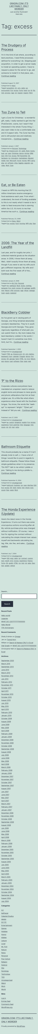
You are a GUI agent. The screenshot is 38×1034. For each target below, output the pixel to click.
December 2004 (7, 886)
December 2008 (7, 740)
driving (26, 153)
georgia (12, 359)
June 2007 (5, 795)
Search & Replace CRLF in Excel (21, 643)
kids (21, 425)
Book (28, 151)
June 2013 (5, 670)
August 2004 (6, 898)
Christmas (15, 153)
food (17, 223)
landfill (33, 288)
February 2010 (6, 712)
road (11, 361)
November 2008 (7, 743)
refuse (26, 290)
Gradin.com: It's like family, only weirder (19, 6)
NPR (27, 223)
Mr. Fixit (14, 283)
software (10, 163)
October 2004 (6, 892)
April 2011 (4, 691)
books (32, 151)
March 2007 (5, 804)
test (13, 427)
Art (16, 88)
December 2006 (7, 813)
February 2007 (6, 807)
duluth (7, 561)
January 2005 (6, 883)
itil (31, 90)
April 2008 (5, 764)
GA (29, 156)
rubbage (32, 290)
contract (24, 558)
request (20, 93)
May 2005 (5, 871)
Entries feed (5, 1001)
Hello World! (5, 625)
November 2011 (7, 685)
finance (30, 561)
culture (11, 422)
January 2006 (6, 846)
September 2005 (7, 859)
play (2, 163)
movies (24, 160)
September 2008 (7, 749)
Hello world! (5, 615)
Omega (17, 636)
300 (8, 558)
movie (19, 160)
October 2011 (6, 688)
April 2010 (5, 709)
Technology (22, 148)
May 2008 (5, 761)
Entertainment (6, 925)
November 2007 (7, 779)
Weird (18, 221)
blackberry (4, 356)
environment (5, 90)
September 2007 (7, 785)
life (34, 90)
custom (30, 558)
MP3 (28, 160)
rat (16, 93)
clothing (28, 286)
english (24, 422)
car (27, 88)
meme (19, 488)
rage (12, 93)
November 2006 (7, 816)
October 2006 (6, 819)
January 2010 (6, 715)
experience (5, 425)
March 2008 (5, 767)
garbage (27, 288)
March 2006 (5, 840)
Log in (3, 998)
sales (29, 563)
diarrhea (30, 485)
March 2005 (5, 877)
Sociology (5, 971)
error (11, 561)
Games (3, 928)
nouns (3, 427)
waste (7, 293)
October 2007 (6, 782)
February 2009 (6, 734)
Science (4, 965)
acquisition (10, 88)
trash (3, 293)
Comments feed (7, 1004)
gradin (11, 563)
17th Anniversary (7, 628)
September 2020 (7, 661)
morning (22, 223)
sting (15, 163)
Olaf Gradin (5, 646)
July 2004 (5, 901)
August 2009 (6, 721)
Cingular (22, 356)
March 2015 (5, 664)
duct (2, 156)
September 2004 (7, 895)
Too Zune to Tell (13, 112)
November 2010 (7, 694)
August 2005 (6, 862)
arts (19, 88)
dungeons (18, 422)
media (3, 160)
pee (2, 361)
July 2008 (5, 755)
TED (3, 977)
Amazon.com (13, 151)
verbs (17, 427)
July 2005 (5, 865)
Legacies (4, 618)
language (27, 425)
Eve (11, 90)
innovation (14, 158)
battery (31, 354)
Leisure (4, 941)
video (3, 165)
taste (25, 361)
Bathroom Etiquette (15, 447)
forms (21, 90)
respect (25, 93)
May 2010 (5, 706)
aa (7, 151)
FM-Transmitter (22, 156)
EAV (6, 156)
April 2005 (5, 874)
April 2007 (5, 801)
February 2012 (6, 682)
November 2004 (7, 889)
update (7, 566)
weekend (13, 293)
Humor (3, 934)
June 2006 (5, 831)
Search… (4, 591)
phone (7, 361)
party (33, 160)
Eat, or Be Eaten (13, 185)
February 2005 (6, 880)
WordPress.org (6, 1007)
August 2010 (6, 700)
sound (3, 490)
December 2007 (7, 776)
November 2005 (7, 852)
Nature (7, 290)
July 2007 (5, 792)
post (31, 488)
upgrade (27, 163)
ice (29, 90)
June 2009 (5, 725)
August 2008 (6, 752)
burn (10, 356)
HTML (22, 359)
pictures (17, 290)
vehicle (12, 566)
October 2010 (6, 697)
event (13, 288)
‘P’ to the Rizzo (12, 381)
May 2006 (5, 834)
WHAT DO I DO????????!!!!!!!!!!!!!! (13, 622)
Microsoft (13, 160)
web (29, 361)
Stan (34, 223)
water (12, 490)
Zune (11, 165)
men (2, 93)
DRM (31, 153)
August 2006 (6, 825)
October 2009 (6, 718)
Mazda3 (30, 158)
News (14, 221)
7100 (8, 354)
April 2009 (5, 731)
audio (23, 151)
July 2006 (5, 828)
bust (2, 153)
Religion (4, 962)
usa (32, 163)
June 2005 (5, 868)
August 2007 (6, 788)
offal (11, 290)
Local (3, 944)
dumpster (4, 288)
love (28, 359)
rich (10, 427)
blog (11, 558)
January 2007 (6, 810)
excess (16, 90)
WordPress (21, 1026)
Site (2, 968)
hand (25, 90)
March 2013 (5, 673)
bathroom (10, 485)
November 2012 (7, 676)
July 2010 (4, 703)
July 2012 (4, 679)
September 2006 (7, 822)
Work (13, 86)
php (30, 223)
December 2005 (7, 849)
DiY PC (3, 922)
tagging (20, 163)
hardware (4, 158)
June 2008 (5, 758)
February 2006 (6, 843)
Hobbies (4, 931)
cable (23, 88)
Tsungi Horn (11, 640)
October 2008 (6, 746)
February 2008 (6, 770)
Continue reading (8, 76)
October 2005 (6, 855)
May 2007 (5, 798)
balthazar (13, 286)
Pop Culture (5, 959)
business (17, 485)
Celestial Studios (7, 916)
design (3, 919)
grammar (16, 425)
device (21, 153)
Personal (15, 148)
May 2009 (5, 728)
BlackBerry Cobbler (15, 312)
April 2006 (5, 837)
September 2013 (7, 667)
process (7, 93)
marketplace (23, 158)
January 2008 (6, 773)
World (3, 989)
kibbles (4, 937)
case (9, 153)
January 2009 (6, 737)
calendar (16, 356)
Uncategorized (17, 352)
